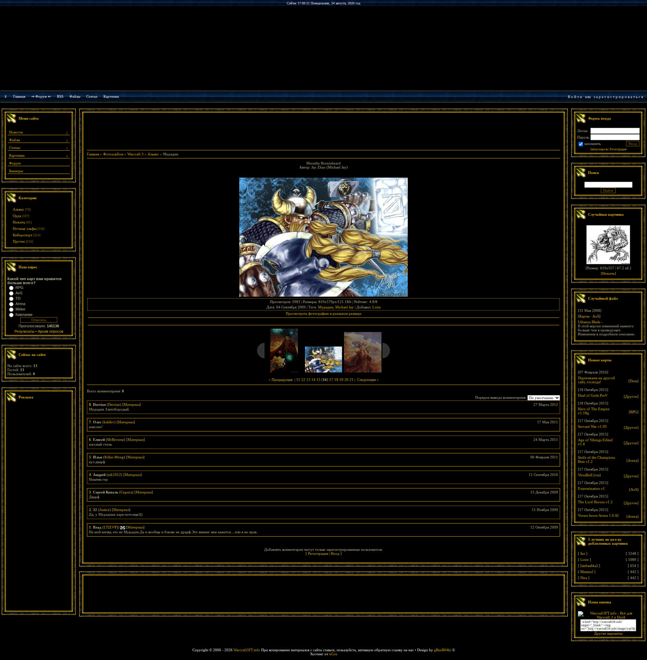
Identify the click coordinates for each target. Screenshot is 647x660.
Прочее (19, 241)
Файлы (74, 96)
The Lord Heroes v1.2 (595, 502)
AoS (19, 293)
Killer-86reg (114, 457)
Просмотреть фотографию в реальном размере (324, 313)
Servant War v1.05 (592, 426)
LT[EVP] (111, 527)
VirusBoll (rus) (589, 475)
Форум (15, 163)
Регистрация (318, 553)
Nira (583, 578)
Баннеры (16, 171)
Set (582, 553)
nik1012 (114, 475)
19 (341, 380)
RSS (60, 96)
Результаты (24, 331)
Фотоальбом (113, 154)
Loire (376, 307)
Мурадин (325, 307)
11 (298, 380)
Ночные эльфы (24, 229)
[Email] (122, 527)
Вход (335, 553)
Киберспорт (22, 235)
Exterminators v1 (591, 488)
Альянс (18, 209)
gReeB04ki (442, 650)
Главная (19, 96)
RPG (20, 288)
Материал (132, 404)
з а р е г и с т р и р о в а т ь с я (618, 97)
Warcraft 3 (135, 154)
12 (303, 380)
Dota (633, 381)
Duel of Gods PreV (593, 395)
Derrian (114, 404)
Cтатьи (91, 96)
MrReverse (115, 440)
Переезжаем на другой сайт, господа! (596, 380)
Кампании (24, 314)
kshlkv (109, 422)
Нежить (19, 222)
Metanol (586, 572)
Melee (20, 309)
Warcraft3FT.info (247, 650)
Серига (126, 492)
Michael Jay (344, 307)
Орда (17, 216)
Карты (584, 316)
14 (313, 380)
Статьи (14, 148)
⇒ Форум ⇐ (41, 96)
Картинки (111, 96)
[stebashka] (589, 566)
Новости (16, 132)
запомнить (592, 144)
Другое (631, 396)
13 (308, 380)
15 (318, 380)
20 (346, 380)
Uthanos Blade (589, 322)
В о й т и (575, 97)
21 (351, 380)
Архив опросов (50, 331)
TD (18, 298)
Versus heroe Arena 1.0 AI (598, 515)
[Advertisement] (39, 507)
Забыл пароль (599, 149)
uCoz (333, 654)
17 (331, 380)
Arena (20, 304)
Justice (104, 510)
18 (336, 380)
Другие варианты (608, 633)
